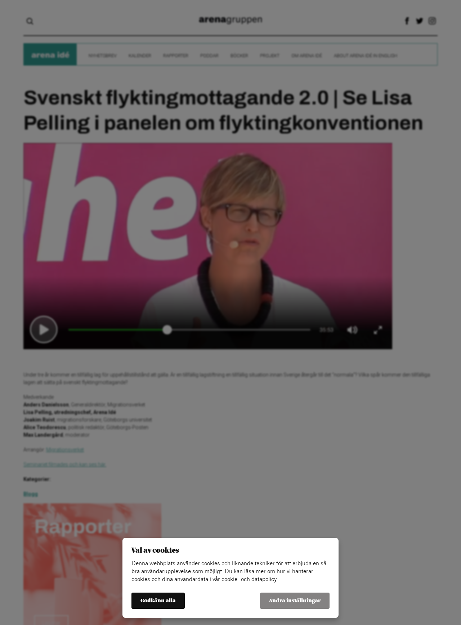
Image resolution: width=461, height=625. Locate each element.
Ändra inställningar (295, 601)
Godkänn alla (158, 601)
